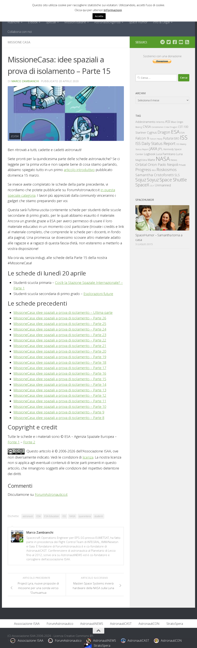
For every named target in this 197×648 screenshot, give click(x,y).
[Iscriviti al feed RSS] (187, 42)
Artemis (160, 122)
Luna (179, 154)
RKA (154, 170)
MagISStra (141, 160)
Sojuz (140, 179)
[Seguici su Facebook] (174, 42)
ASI (167, 121)
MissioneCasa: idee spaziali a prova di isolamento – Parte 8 (58, 417)
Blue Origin (177, 122)
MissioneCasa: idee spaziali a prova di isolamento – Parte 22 (59, 340)
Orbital (141, 164)
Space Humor (138, 22)
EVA (182, 132)
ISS (64, 516)
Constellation (158, 127)
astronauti (28, 516)
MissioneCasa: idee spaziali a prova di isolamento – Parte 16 (59, 373)
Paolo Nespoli (168, 164)
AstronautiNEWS (91, 624)
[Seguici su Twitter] (168, 42)
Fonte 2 (29, 442)
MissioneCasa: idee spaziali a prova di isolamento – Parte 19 (59, 357)
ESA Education (51, 516)
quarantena (85, 516)
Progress (143, 169)
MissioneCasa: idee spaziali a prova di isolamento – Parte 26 (59, 318)
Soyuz (153, 180)
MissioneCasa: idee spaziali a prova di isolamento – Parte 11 (59, 401)
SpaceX (142, 185)
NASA (72, 516)
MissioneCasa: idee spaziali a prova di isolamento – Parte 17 (59, 367)
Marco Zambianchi (25, 81)
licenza (88, 457)
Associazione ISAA (27, 624)
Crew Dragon (170, 127)
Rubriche (14, 22)
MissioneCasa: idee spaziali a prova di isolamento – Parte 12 (59, 395)
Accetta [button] (99, 16)
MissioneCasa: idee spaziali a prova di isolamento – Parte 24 (59, 329)
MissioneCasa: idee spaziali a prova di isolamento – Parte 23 (59, 334)
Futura (168, 138)
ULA (152, 185)
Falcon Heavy (156, 138)
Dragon (164, 132)
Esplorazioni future (98, 293)
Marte (151, 160)
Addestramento (145, 122)
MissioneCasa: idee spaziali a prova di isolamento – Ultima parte (63, 312)
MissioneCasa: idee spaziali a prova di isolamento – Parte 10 (59, 406)
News (174, 160)
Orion (152, 164)
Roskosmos (167, 169)
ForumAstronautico (60, 624)
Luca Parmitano (165, 154)
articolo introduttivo (79, 169)
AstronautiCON (149, 624)
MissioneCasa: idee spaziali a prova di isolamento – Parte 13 (59, 390)
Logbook (149, 154)
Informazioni (113, 10)
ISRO (176, 138)
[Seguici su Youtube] (181, 42)
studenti (98, 516)
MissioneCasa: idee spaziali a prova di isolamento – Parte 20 (59, 351)
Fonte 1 (14, 442)
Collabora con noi (20, 32)
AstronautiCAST (121, 624)
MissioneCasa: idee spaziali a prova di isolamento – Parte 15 (59, 379)
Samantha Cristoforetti (154, 174)
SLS (177, 175)
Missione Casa (19, 42)
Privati (182, 165)
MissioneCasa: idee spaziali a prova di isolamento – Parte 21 (59, 345)
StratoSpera (174, 624)
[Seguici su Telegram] (162, 42)
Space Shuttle (173, 179)
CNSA (147, 127)
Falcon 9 (142, 138)
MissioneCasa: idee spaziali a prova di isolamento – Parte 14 (59, 384)
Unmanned (163, 185)
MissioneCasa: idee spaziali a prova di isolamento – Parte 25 (59, 323)
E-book (33, 22)
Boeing (138, 127)
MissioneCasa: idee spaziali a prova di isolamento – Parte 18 (59, 362)
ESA (39, 516)
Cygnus (152, 132)
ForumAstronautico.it (51, 494)
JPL (160, 149)
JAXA (153, 148)
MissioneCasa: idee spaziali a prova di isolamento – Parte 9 (58, 412)
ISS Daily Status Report (155, 143)
